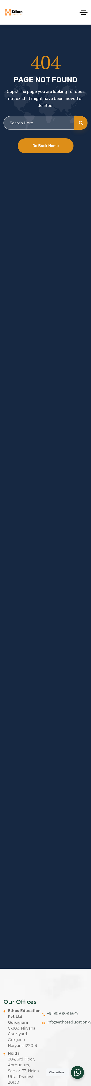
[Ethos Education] (13, 12)
